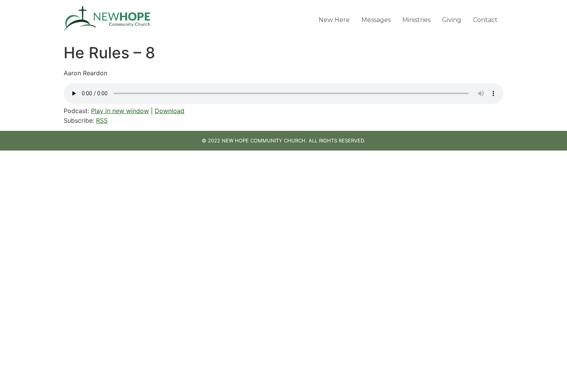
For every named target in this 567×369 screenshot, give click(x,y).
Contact (485, 20)
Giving (451, 20)
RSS (102, 120)
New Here (334, 20)
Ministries (416, 20)
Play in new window (120, 111)
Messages (376, 20)
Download (169, 111)
